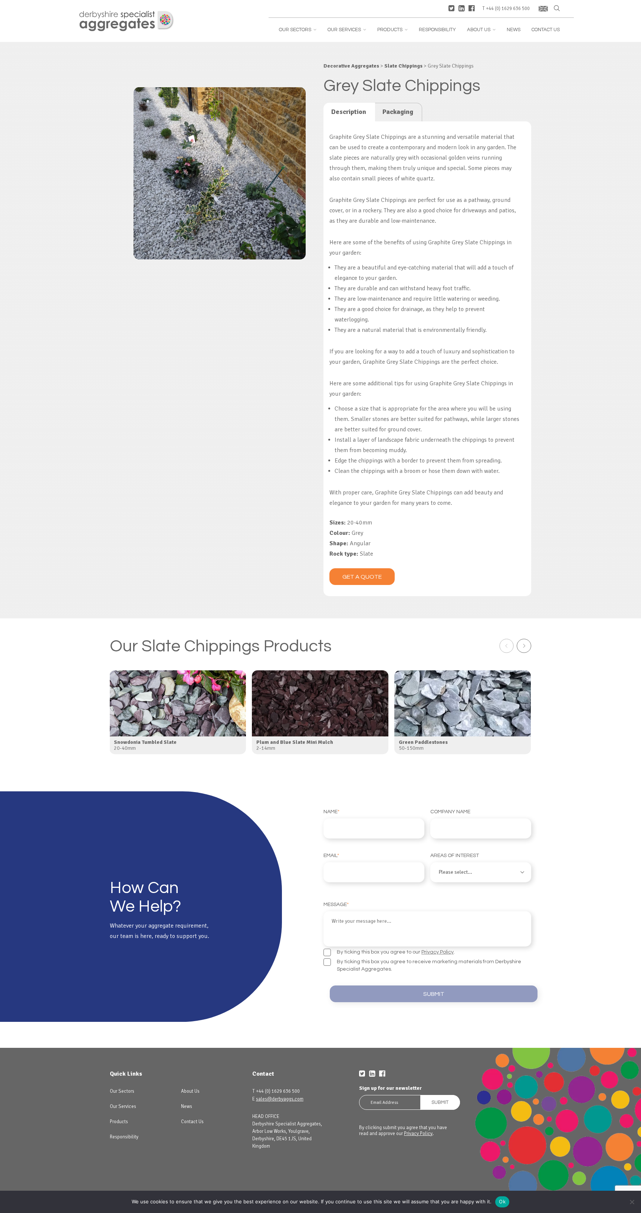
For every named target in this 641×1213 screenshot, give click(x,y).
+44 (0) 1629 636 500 (508, 8)
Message (336, 904)
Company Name (450, 811)
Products (392, 29)
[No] (631, 1202)
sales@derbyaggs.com (279, 1099)
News (513, 29)
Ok (502, 1201)
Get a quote (362, 577)
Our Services (347, 29)
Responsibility (437, 29)
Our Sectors (297, 29)
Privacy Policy (437, 952)
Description (348, 112)
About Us (481, 29)
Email (331, 855)
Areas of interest (454, 855)
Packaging (397, 112)
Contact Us (546, 29)
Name (331, 811)
